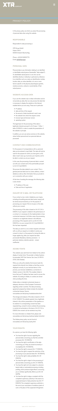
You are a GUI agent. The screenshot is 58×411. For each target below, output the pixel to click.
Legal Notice (25, 406)
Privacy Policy (32, 406)
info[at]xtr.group (21, 59)
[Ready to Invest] (12, 4)
